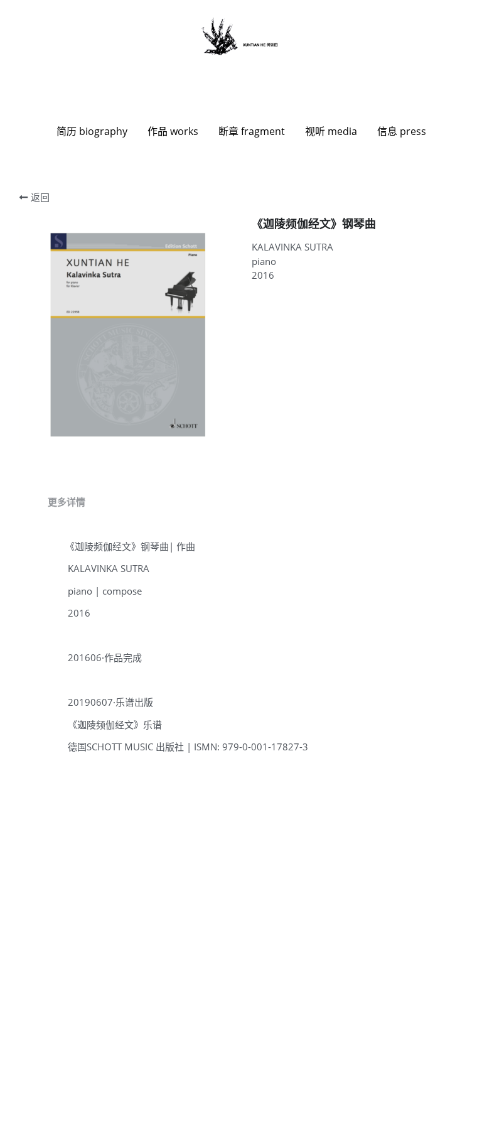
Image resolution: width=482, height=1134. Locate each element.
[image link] (241, 36)
